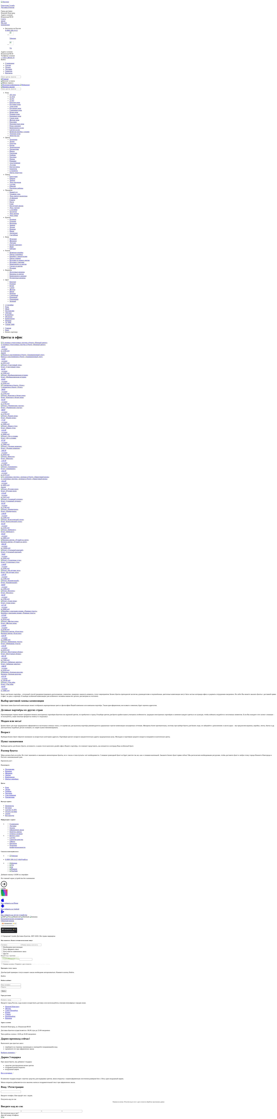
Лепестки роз (14, 136)
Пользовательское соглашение (12, 919)
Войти (4, 991)
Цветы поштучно (16, 173)
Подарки (13, 268)
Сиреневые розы (16, 110)
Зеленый (13, 301)
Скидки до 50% (11, 810)
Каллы (12, 145)
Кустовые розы (15, 104)
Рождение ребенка (16, 188)
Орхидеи (13, 143)
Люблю (12, 180)
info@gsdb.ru (23, 859)
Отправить (5, 961)
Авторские (14, 233)
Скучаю (12, 184)
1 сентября (13, 210)
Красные (13, 282)
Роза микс (13, 122)
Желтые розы (14, 120)
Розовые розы (15, 114)
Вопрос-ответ (15, 836)
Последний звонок (16, 206)
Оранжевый (14, 299)
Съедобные (14, 235)
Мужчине (13, 239)
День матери (14, 213)
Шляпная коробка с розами (19, 132)
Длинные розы (15, 134)
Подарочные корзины (18, 278)
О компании (9, 63)
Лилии (12, 141)
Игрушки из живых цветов (20, 260)
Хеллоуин (13, 212)
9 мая (11, 204)
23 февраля (14, 198)
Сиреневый (14, 295)
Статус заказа (3, 20)
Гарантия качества (16, 839)
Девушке (13, 243)
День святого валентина (18, 196)
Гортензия (13, 153)
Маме (12, 247)
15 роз (12, 100)
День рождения (15, 182)
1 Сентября (9, 305)
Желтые (12, 289)
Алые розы (14, 106)
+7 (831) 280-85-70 (7, 58)
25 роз (12, 98)
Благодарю (14, 176)
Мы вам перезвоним (5, 24)
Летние (12, 227)
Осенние (13, 221)
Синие (12, 288)
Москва (8, 1008)
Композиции (10, 318)
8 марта (12, 200)
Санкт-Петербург (11, 1010)
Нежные (13, 229)
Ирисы (12, 151)
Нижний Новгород (12, 1006)
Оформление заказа (17, 830)
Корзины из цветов (17, 274)
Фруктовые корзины (17, 272)
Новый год (14, 192)
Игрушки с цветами (17, 262)
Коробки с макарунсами (18, 256)
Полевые (13, 219)
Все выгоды (9, 815)
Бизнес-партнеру (16, 245)
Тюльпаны (13, 139)
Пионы (12, 159)
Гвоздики (13, 157)
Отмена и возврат (16, 834)
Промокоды (9, 806)
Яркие (12, 231)
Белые (12, 286)
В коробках (9, 315)
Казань (7, 1012)
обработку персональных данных (40, 964)
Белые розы (14, 112)
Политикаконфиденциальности (17, 846)
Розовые (13, 284)
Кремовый (13, 297)
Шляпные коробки (16, 252)
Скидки (8, 65)
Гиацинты (13, 169)
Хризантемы (14, 149)
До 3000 (8, 322)
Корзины (8, 771)
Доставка (8, 69)
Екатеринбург (10, 1016)
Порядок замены (16, 832)
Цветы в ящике (15, 258)
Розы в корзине (15, 126)
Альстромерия (15, 163)
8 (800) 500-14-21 (11, 30)
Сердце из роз (15, 130)
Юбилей (13, 186)
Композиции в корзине (18, 276)
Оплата (8, 67)
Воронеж (8, 1018)
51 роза (12, 97)
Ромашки (13, 161)
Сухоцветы (14, 171)
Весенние (13, 223)
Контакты (8, 73)
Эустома (13, 165)
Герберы (13, 155)
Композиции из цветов (18, 264)
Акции (7, 813)
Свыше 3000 (9, 324)
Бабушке (13, 249)
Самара (8, 1014)
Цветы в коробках (16, 254)
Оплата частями (11, 812)
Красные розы (15, 102)
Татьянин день (15, 194)
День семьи (14, 215)
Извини (12, 178)
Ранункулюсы (15, 167)
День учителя (14, 208)
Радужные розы (15, 108)
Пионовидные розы (17, 124)
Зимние (12, 225)
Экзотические (15, 147)
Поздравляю (9, 311)
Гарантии (8, 71)
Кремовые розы (15, 116)
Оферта (12, 841)
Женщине (13, 241)
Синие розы (14, 118)
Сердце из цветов (16, 266)
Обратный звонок (7, 921)
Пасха (12, 202)
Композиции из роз (17, 128)
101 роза (13, 95)
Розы (7, 307)
